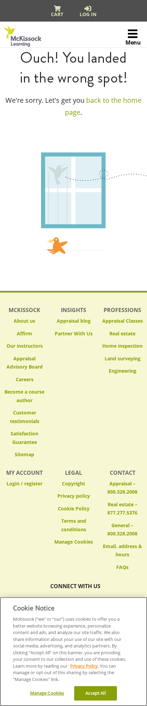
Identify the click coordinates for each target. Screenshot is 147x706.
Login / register (24, 483)
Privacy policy (73, 496)
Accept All (95, 693)
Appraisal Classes (122, 321)
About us (24, 321)
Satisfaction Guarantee (24, 437)
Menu (133, 42)
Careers (25, 379)
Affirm (24, 333)
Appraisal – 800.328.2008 (122, 487)
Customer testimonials (24, 416)
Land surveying (123, 358)
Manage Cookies (73, 542)
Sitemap (24, 454)
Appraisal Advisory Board (24, 362)
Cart (57, 14)
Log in (88, 14)
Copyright (73, 483)
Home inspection (122, 346)
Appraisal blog (74, 321)
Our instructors (24, 346)
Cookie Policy (74, 508)
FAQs (122, 567)
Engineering (122, 371)
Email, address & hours (122, 550)
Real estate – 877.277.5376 (122, 508)
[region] (73, 651)
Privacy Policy (84, 666)
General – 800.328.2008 (122, 529)
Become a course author (24, 396)
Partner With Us (74, 333)
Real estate (122, 333)
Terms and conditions (73, 525)
